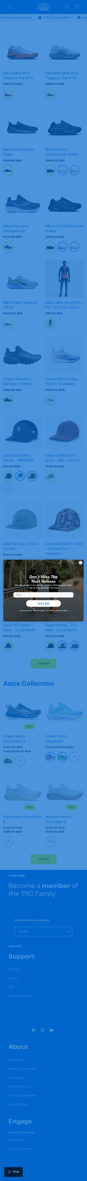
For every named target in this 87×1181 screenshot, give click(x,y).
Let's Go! (43, 603)
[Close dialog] (80, 562)
